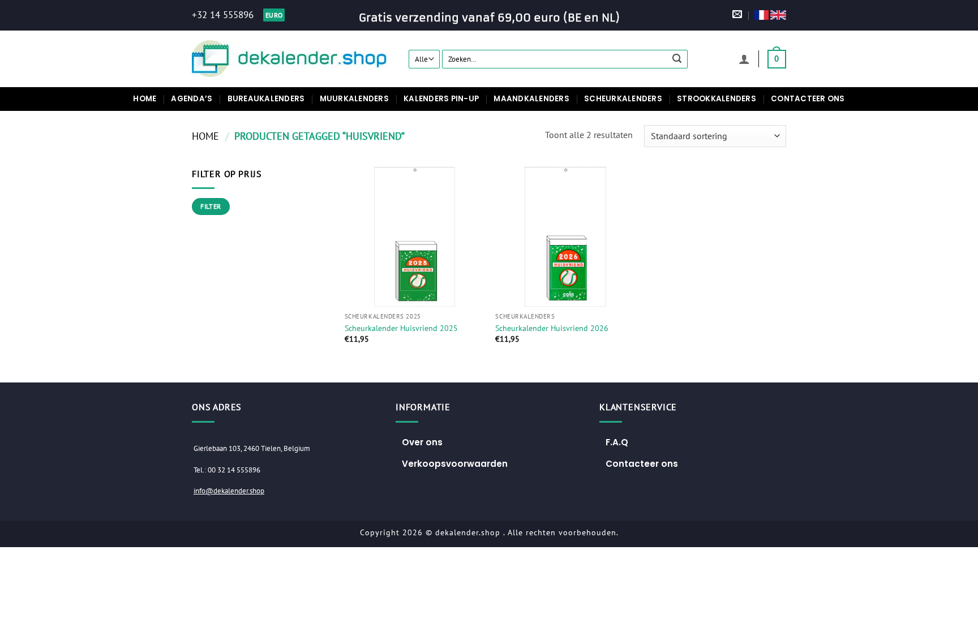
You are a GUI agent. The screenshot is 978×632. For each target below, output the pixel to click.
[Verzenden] (677, 58)
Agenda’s (191, 98)
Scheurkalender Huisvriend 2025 (401, 328)
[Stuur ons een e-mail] (737, 15)
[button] (744, 58)
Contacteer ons (808, 98)
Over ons (422, 442)
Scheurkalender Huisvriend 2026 (551, 328)
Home (144, 98)
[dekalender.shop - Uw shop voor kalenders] (292, 58)
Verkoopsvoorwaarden (455, 464)
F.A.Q (617, 442)
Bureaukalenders (266, 98)
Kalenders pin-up (441, 98)
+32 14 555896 (223, 14)
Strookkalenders (716, 98)
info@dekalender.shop (229, 491)
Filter (210, 206)
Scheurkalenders (623, 98)
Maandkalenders (531, 98)
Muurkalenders (354, 98)
